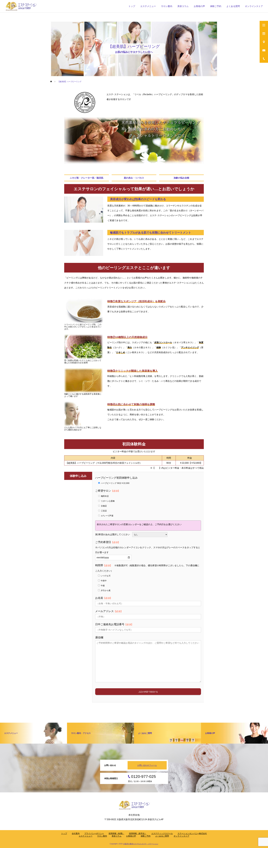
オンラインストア (254, 6)
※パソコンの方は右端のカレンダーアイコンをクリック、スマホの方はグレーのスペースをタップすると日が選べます (147, 547)
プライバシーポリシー (94, 833)
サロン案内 (166, 6)
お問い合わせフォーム (147, 765)
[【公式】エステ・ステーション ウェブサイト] (21, 6)
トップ (131, 6)
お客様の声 (199, 6)
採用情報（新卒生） (138, 833)
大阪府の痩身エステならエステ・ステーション (140, 844)
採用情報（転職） (116, 833)
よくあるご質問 (162, 836)
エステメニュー (148, 6)
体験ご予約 (145, 836)
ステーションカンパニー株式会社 (192, 833)
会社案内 (76, 833)
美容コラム (183, 6)
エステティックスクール (162, 833)
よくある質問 (233, 6)
